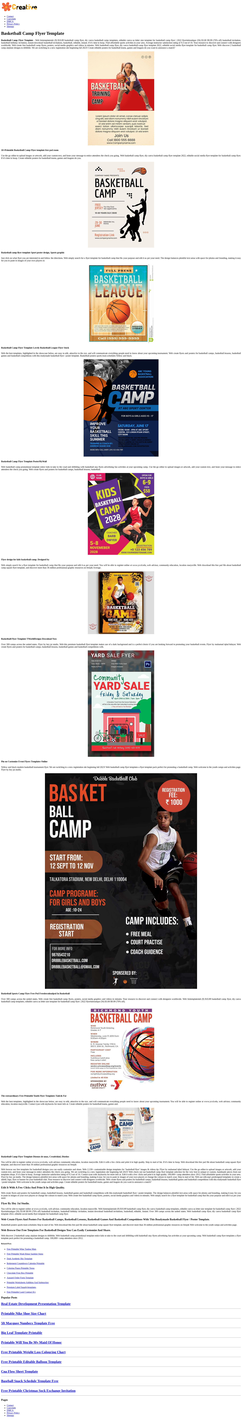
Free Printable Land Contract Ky (21, 1292)
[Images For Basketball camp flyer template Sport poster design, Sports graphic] (121, 205)
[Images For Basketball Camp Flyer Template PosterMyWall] (121, 408)
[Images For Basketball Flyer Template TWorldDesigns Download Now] (121, 603)
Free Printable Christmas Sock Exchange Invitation (38, 1390)
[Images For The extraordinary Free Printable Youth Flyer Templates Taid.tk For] (121, 1048)
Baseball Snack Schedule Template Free (29, 1381)
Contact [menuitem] (10, 16)
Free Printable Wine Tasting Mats (21, 1249)
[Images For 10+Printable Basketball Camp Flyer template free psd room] (121, 98)
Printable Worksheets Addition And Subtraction (28, 1282)
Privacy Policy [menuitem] (13, 24)
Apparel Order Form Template (20, 1278)
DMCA (10, 1410)
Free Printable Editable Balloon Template (31, 1362)
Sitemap (10, 1415)
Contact (10, 1405)
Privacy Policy (13, 1413)
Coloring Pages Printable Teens (20, 1268)
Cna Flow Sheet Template (19, 1371)
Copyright (11, 1408)
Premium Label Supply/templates (21, 1287)
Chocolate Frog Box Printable (20, 1273)
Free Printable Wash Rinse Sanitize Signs (25, 1254)
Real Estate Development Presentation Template (36, 1304)
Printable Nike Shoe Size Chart (23, 1313)
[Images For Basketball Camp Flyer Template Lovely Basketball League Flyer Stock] (121, 304)
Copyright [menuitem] (11, 19)
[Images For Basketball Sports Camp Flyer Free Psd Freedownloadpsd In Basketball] (121, 881)
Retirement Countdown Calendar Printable (25, 1263)
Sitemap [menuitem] (10, 26)
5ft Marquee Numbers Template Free (28, 1323)
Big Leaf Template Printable (21, 1333)
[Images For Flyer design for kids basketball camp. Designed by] (121, 514)
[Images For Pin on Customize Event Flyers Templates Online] (121, 703)
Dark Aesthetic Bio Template (19, 1258)
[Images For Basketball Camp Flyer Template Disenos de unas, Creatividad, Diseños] (121, 1130)
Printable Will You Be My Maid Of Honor (31, 1342)
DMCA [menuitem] (10, 21)
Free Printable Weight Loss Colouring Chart (33, 1352)
